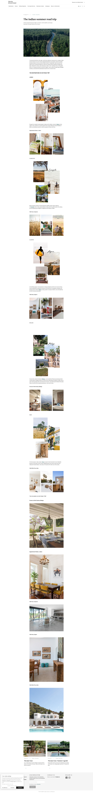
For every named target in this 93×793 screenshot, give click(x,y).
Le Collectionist (52, 791)
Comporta (32, 206)
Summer (34, 14)
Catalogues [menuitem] (47, 6)
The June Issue (28, 761)
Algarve (40, 289)
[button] (1, 791)
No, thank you (4, 787)
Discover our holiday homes (77, 2)
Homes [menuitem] (16, 6)
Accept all (20, 787)
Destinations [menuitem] (11, 6)
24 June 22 (26, 758)
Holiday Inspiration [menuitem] (22, 6)
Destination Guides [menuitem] (40, 6)
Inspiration (38, 14)
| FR (80, 6)
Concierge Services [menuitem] (31, 6)
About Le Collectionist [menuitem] (55, 6)
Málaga (43, 379)
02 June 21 (50, 758)
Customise (12, 787)
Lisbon (58, 124)
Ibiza (43, 461)
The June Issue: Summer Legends (58, 761)
